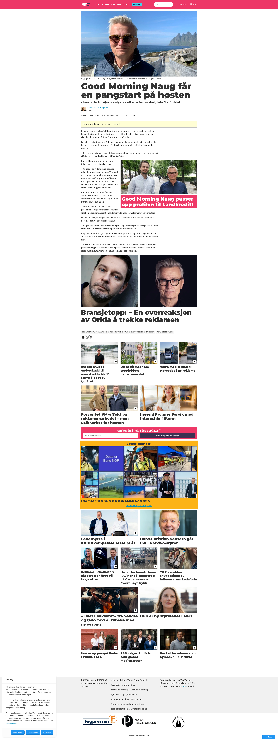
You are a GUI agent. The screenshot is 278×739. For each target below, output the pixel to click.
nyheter (150, 332)
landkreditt (137, 332)
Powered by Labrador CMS (139, 736)
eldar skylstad (89, 332)
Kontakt (105, 4)
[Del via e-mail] (90, 337)
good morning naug (119, 332)
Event (126, 4)
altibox (103, 332)
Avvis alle (47, 732)
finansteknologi (165, 332)
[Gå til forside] (86, 4)
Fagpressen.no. (12, 723)
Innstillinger (268, 737)
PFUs (185, 686)
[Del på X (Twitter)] (87, 337)
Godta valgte (33, 732)
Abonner (137, 4)
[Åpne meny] (194, 4)
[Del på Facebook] (83, 337)
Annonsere (116, 4)
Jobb (97, 4)
